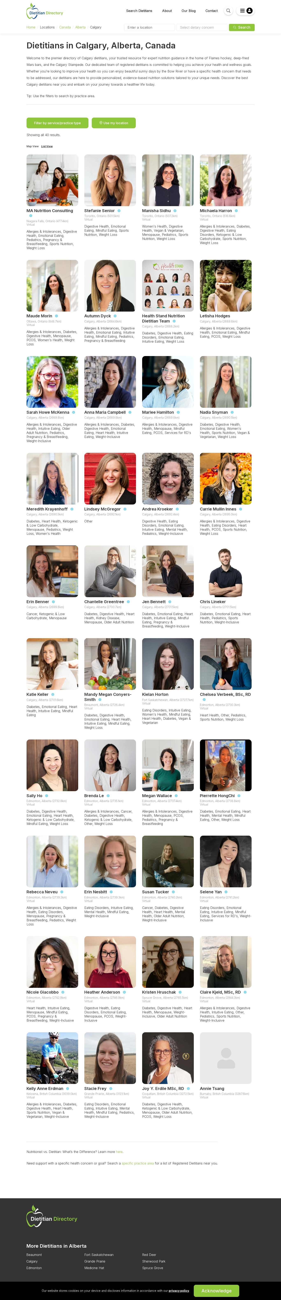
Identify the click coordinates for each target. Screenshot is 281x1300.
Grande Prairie (94, 1261)
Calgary (32, 1261)
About (167, 11)
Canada (65, 27)
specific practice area (137, 1163)
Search (243, 27)
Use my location (115, 123)
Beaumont (34, 1255)
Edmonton (34, 1268)
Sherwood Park (153, 1261)
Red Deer (149, 1255)
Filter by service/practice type (57, 123)
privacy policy (179, 1290)
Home (30, 27)
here (119, 1152)
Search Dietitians (139, 11)
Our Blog (189, 11)
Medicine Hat (94, 1268)
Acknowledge (216, 1290)
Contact (212, 11)
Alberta (80, 27)
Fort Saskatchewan (99, 1255)
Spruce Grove (152, 1268)
